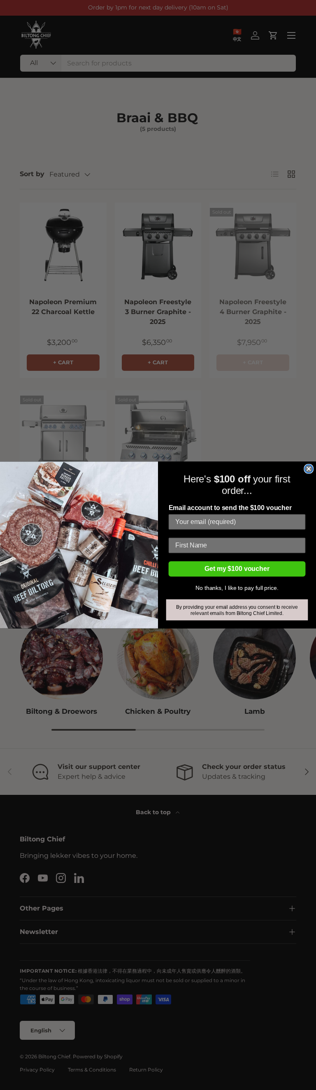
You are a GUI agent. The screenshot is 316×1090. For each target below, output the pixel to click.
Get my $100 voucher (237, 568)
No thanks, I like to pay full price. (237, 588)
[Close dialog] (308, 469)
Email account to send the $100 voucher (230, 508)
